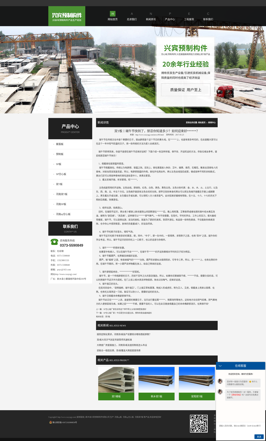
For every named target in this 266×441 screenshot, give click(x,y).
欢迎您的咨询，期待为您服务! (240, 374)
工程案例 (189, 16)
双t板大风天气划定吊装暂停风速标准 (114, 340)
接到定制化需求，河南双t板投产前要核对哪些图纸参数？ (124, 334)
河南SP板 (61, 204)
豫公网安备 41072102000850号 (64, 422)
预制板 (59, 154)
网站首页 (113, 16)
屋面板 (59, 144)
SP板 (58, 164)
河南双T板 (61, 194)
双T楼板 (116, 396)
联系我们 (208, 16)
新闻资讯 (151, 16)
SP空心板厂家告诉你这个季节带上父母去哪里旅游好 (124, 309)
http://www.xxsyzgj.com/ (66, 274)
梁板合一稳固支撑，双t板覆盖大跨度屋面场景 (119, 350)
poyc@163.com (64, 269)
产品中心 (170, 16)
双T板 (59, 184)
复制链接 (80, 417)
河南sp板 (118, 417)
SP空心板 (61, 174)
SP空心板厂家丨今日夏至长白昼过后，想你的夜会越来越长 (127, 313)
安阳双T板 (197, 396)
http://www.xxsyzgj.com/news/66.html (149, 135)
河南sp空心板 (63, 214)
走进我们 (132, 16)
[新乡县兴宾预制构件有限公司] (66, 8)
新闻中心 (212, 123)
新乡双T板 (156, 396)
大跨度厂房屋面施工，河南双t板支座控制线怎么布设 (122, 345)
